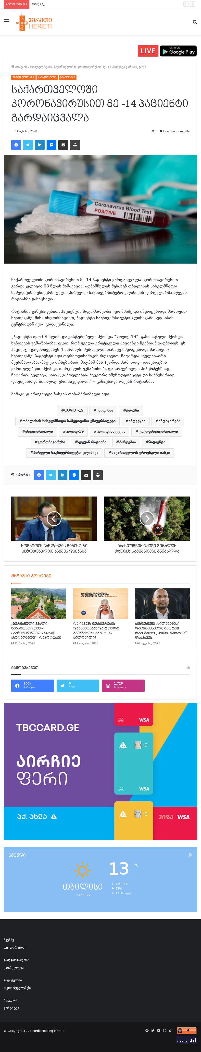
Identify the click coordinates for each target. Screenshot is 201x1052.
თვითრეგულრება (18, 988)
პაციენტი (157, 442)
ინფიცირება (169, 421)
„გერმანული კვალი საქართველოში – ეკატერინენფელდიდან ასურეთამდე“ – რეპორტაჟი (36, 631)
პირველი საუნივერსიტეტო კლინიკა (66, 453)
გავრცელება (14, 968)
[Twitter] (28, 145)
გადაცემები (13, 980)
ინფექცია (137, 421)
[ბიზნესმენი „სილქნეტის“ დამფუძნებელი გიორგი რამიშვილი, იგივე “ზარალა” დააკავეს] (162, 603)
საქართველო (47, 77)
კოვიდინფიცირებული (158, 432)
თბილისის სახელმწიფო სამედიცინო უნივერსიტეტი (69, 421)
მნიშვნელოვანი (41, 67)
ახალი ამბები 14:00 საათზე (51, 4)
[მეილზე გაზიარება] (63, 145)
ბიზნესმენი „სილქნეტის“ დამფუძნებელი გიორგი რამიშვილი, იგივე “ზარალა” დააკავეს (161, 631)
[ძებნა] (194, 23)
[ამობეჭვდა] (75, 145)
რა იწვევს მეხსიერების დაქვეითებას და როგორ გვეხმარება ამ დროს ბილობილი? (96, 631)
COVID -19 (74, 410)
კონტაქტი (11, 1008)
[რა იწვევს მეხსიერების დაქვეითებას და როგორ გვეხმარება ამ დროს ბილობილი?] (100, 603)
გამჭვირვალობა (16, 960)
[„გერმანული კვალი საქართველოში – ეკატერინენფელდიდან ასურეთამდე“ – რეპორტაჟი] (38, 603)
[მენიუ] (6, 23)
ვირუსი (132, 410)
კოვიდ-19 (75, 432)
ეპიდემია (105, 410)
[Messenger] (51, 145)
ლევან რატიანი (92, 442)
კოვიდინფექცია (111, 432)
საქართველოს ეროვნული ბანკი (141, 453)
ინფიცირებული (39, 432)
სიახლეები (67, 77)
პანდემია (127, 442)
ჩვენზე (9, 940)
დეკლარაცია (14, 947)
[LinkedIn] (40, 145)
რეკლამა (11, 1000)
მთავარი (20, 67)
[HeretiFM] (39, 21)
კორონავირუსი (51, 442)
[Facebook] (16, 145)
